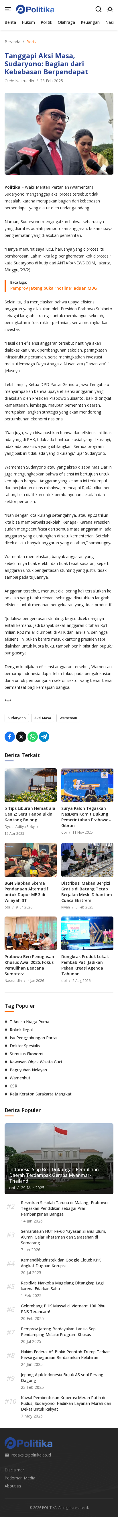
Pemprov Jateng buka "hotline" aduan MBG (53, 288)
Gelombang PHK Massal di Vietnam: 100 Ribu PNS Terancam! (63, 1308)
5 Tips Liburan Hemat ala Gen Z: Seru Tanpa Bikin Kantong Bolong (30, 814)
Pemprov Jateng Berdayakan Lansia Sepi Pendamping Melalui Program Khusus (59, 1331)
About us (13, 1486)
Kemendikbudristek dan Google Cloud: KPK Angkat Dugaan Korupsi (61, 1262)
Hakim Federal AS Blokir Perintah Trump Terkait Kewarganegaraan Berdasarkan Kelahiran (65, 1354)
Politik (46, 22)
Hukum (28, 22)
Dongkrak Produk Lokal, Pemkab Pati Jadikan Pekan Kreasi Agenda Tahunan (85, 965)
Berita (10, 22)
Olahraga (66, 22)
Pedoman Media (20, 1478)
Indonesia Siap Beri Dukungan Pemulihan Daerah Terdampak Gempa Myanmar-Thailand (54, 1175)
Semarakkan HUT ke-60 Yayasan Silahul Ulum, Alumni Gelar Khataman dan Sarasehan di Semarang (63, 1237)
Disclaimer (14, 1470)
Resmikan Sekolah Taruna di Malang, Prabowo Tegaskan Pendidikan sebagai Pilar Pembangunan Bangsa (64, 1208)
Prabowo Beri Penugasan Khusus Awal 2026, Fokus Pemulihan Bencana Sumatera (29, 965)
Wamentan (68, 717)
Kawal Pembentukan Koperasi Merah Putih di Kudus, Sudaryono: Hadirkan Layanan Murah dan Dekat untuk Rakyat (66, 1403)
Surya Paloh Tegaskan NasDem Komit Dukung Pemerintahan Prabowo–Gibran (86, 817)
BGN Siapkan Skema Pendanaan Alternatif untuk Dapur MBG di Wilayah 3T (26, 891)
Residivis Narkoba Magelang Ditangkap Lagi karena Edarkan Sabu (62, 1285)
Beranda (12, 41)
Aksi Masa (42, 717)
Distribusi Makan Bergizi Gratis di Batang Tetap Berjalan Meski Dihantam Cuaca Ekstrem (86, 891)
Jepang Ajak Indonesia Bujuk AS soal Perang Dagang (62, 1377)
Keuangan (90, 22)
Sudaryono (17, 717)
